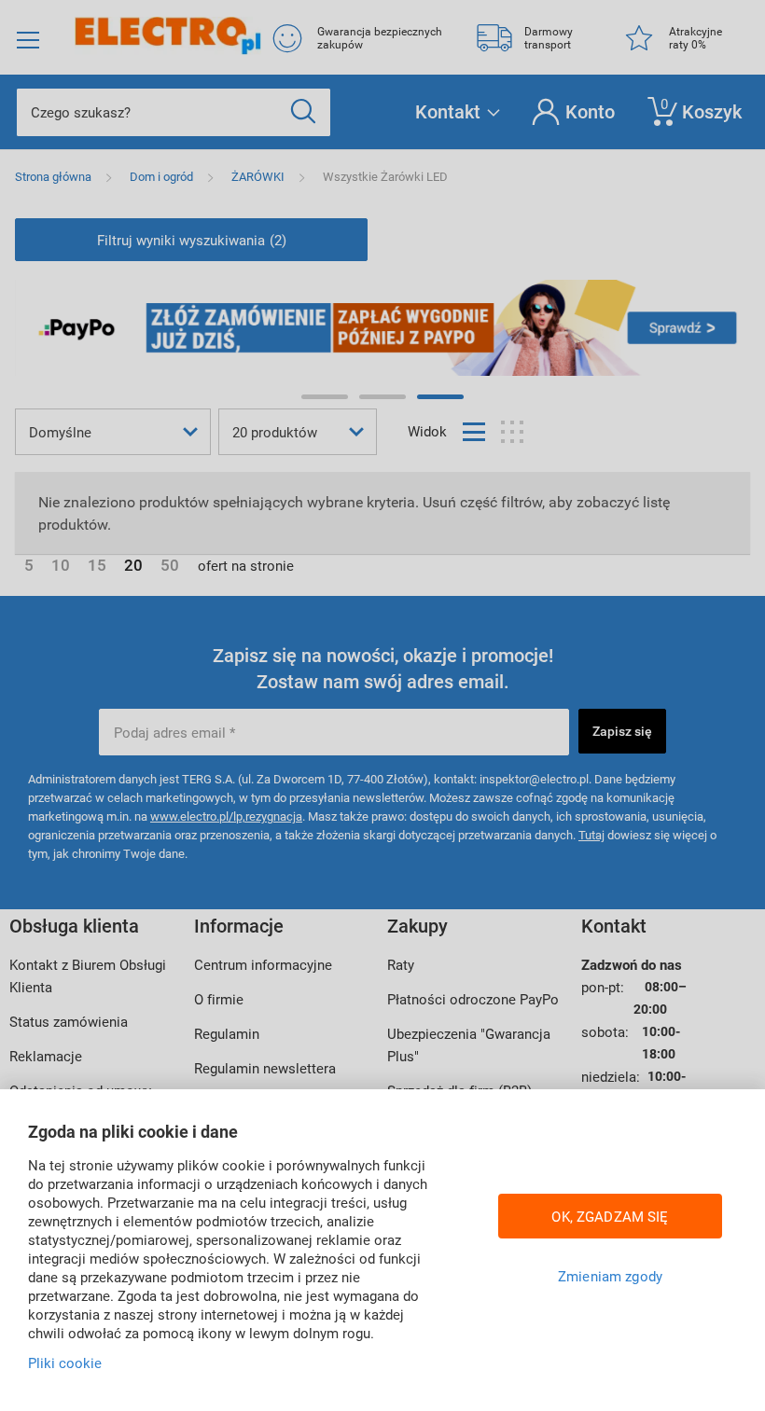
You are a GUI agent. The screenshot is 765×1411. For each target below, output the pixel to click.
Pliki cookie (65, 1362)
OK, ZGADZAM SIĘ (609, 1216)
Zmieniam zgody (610, 1275)
